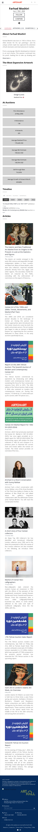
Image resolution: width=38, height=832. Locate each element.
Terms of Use (19, 827)
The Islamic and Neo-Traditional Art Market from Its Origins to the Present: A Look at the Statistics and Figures (18, 251)
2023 (26, 200)
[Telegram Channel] (18, 830)
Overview (7, 28)
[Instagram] (20, 830)
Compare (19, 19)
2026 (6, 200)
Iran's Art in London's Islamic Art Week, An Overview (18, 689)
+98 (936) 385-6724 (22, 815)
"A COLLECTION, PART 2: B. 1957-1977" (15, 204)
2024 (19, 200)
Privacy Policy (27, 827)
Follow (19, 15)
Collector (6, 208)
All (4, 195)
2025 (12, 200)
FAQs (33, 827)
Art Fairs (8, 195)
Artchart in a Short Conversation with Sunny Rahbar (18, 481)
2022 (33, 200)
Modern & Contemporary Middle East (15, 210)
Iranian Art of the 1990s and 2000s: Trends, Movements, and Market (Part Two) (18, 309)
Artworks (18, 28)
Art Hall (30, 825)
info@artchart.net (8, 820)
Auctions (15, 195)
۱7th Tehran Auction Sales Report (18, 637)
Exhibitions (30, 28)
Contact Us (12, 827)
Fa (35, 2)
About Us (5, 827)
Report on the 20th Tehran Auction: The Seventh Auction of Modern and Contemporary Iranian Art (18, 368)
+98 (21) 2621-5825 (9, 815)
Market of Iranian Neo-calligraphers (14, 581)
